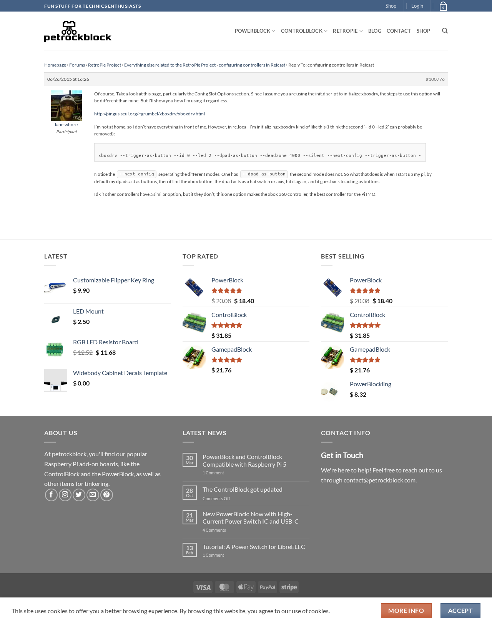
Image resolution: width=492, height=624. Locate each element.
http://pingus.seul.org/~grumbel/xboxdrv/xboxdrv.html (149, 114)
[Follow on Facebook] (51, 495)
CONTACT (399, 31)
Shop (391, 6)
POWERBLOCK (253, 31)
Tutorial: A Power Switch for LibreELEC (254, 546)
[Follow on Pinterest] (106, 495)
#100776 (435, 79)
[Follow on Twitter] (79, 495)
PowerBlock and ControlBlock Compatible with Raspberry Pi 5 (244, 460)
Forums (77, 65)
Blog (374, 31)
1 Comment (225, 472)
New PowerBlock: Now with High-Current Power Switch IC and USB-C (251, 517)
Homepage (55, 65)
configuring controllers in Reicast (252, 65)
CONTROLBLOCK (301, 31)
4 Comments (226, 529)
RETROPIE (345, 31)
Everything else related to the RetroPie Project (170, 65)
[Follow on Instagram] (65, 495)
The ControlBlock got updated (243, 489)
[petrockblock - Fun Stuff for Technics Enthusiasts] (78, 30)
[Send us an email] (92, 495)
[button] (417, 6)
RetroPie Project (104, 65)
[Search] (445, 30)
